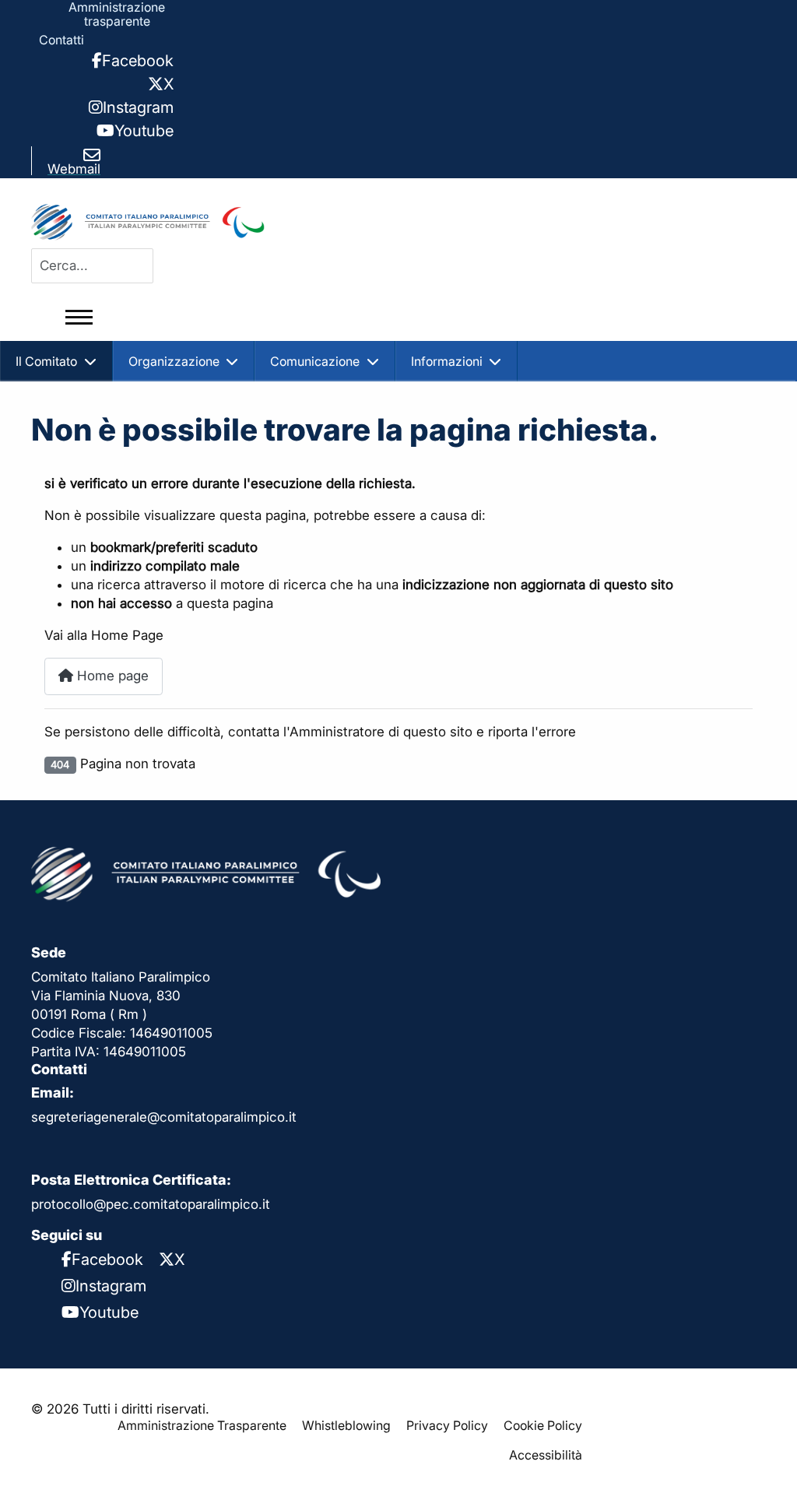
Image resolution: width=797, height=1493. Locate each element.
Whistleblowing (346, 1425)
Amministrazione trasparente (116, 14)
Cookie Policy (543, 1425)
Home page (111, 675)
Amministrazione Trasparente (202, 1425)
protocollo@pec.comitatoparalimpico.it (150, 1204)
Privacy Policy (447, 1425)
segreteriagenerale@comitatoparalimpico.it (164, 1117)
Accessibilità (545, 1455)
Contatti (61, 40)
